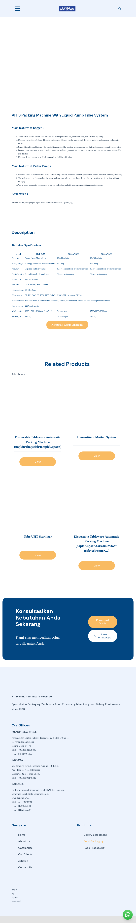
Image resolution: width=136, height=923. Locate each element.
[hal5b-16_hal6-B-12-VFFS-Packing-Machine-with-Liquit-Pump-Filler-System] (67, 58)
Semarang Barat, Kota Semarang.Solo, (30, 794)
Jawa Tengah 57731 (21, 798)
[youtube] (73, 893)
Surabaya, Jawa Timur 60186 (26, 774)
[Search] (120, 8)
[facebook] (61, 893)
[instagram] (67, 893)
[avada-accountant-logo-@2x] (67, 7)
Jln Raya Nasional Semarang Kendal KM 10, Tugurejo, (38, 790)
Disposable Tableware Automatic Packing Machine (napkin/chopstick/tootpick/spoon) (37, 441)
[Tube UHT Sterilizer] (38, 505)
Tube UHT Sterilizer (38, 536)
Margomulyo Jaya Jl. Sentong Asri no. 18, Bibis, (35, 766)
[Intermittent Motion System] (96, 405)
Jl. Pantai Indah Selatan (23, 742)
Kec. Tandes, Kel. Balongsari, (26, 770)
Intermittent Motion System (96, 437)
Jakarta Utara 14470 (21, 746)
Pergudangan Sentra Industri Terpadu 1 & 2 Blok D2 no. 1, (40, 738)
